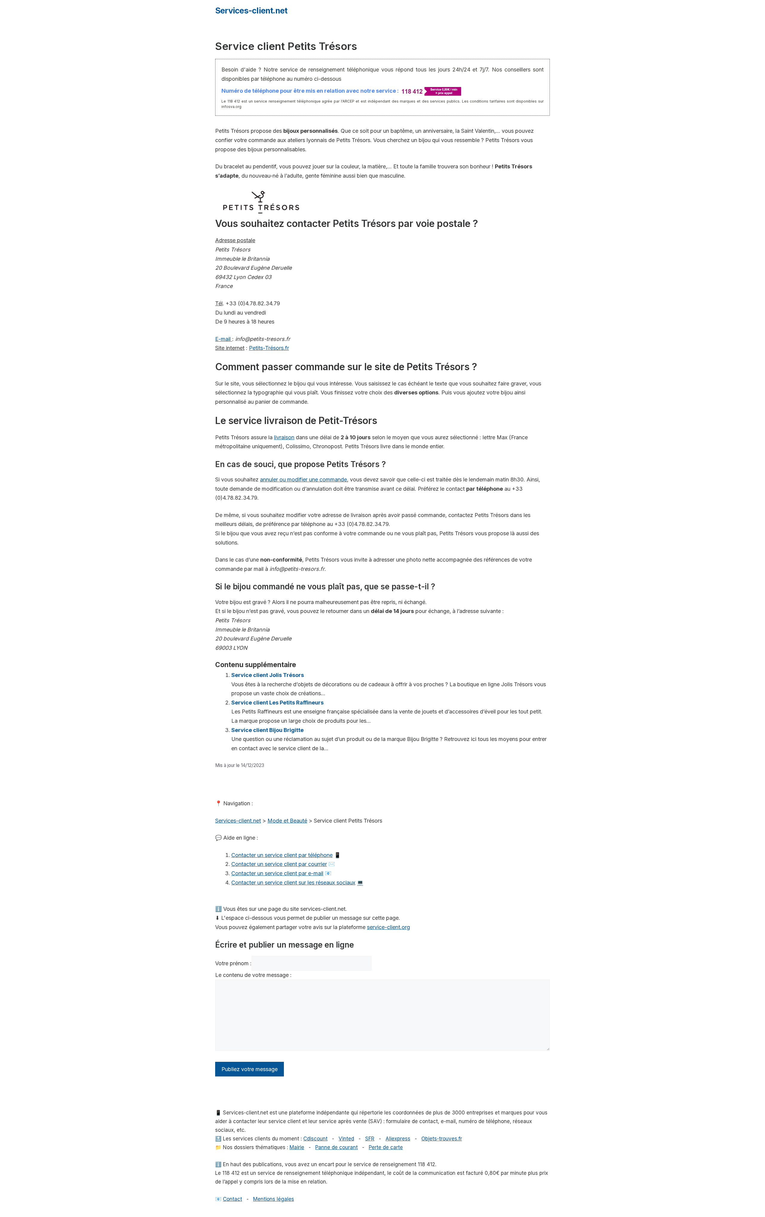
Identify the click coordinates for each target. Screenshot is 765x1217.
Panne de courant (336, 1147)
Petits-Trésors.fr (269, 348)
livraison (284, 437)
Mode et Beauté (287, 821)
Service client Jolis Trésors (267, 675)
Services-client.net (251, 11)
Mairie (297, 1147)
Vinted (346, 1139)
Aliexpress (397, 1139)
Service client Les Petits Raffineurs (277, 702)
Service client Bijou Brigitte (267, 730)
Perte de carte (386, 1147)
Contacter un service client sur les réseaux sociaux (293, 882)
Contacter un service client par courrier (279, 864)
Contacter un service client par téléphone (282, 855)
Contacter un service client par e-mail (277, 873)
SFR (369, 1139)
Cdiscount (315, 1139)
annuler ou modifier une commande (303, 479)
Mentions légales (273, 1199)
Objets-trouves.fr (441, 1139)
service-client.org (388, 927)
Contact (232, 1199)
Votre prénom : (233, 963)
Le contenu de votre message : (253, 975)
